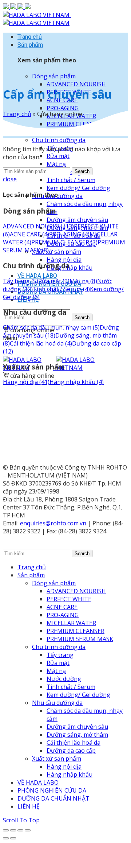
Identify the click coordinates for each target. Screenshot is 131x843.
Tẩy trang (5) (20, 281)
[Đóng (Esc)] (6, 830)
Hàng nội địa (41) (26, 382)
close (10, 179)
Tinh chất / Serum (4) (61, 289)
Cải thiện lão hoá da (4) (41, 343)
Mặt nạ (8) (83, 281)
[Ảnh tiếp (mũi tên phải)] (13, 838)
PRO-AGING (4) (69, 234)
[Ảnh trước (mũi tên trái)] (6, 838)
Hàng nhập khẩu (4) (76, 382)
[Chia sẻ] (13, 830)
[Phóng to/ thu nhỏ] (28, 830)
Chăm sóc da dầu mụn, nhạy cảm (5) (51, 327)
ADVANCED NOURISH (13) (38, 226)
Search (82, 317)
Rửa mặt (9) (54, 281)
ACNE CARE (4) (29, 234)
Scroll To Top (21, 820)
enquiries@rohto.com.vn (53, 523)
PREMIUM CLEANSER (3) (64, 242)
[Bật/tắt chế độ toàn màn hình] (20, 830)
